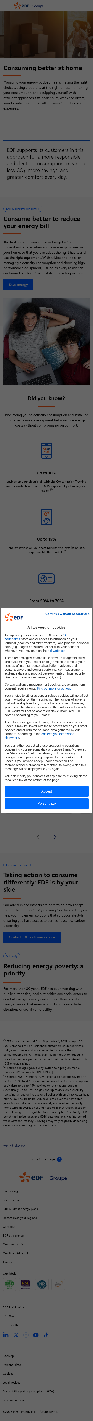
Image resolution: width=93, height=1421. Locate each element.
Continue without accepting (66, 613)
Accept (46, 791)
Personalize (46, 803)
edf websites (56, 650)
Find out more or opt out (54, 688)
